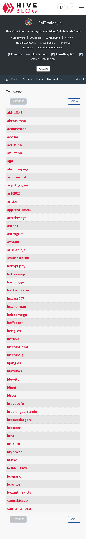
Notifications (55, 79)
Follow (43, 68)
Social (40, 79)
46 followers (18, 37)
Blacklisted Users (26, 42)
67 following (53, 37)
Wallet (80, 79)
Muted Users (47, 42)
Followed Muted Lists (50, 47)
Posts (14, 79)
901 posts (35, 37)
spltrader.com (39, 54)
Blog (5, 79)
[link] (18, 101)
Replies (27, 79)
